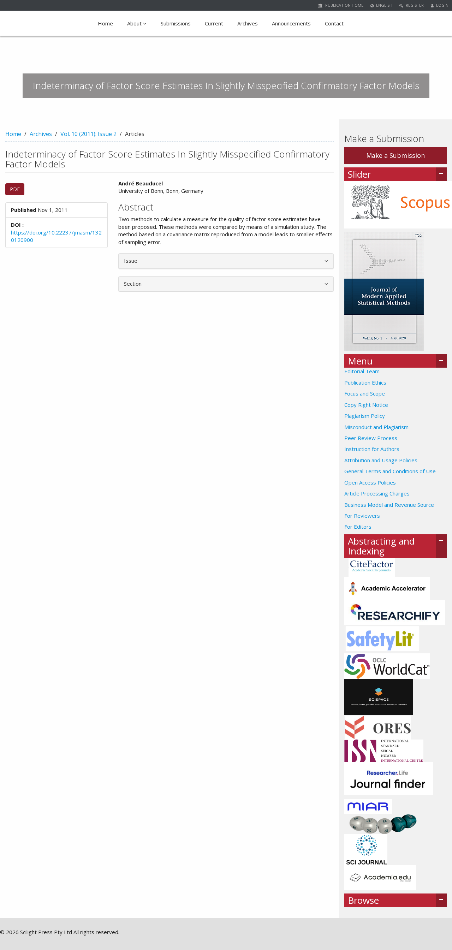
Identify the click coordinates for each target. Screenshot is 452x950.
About (135, 23)
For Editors (357, 526)
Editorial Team (362, 371)
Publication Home (343, 5)
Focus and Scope (364, 393)
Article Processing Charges (377, 493)
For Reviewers (362, 515)
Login (441, 5)
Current (214, 23)
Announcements (291, 23)
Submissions (176, 23)
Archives (247, 23)
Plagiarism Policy (364, 415)
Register (414, 5)
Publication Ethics (365, 382)
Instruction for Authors (371, 448)
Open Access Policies (370, 482)
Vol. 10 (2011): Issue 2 (88, 134)
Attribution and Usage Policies (380, 460)
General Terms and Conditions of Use (390, 471)
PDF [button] (15, 189)
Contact (334, 23)
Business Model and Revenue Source (389, 504)
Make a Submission (395, 155)
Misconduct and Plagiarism (376, 427)
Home (105, 23)
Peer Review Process (370, 437)
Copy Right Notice (366, 404)
